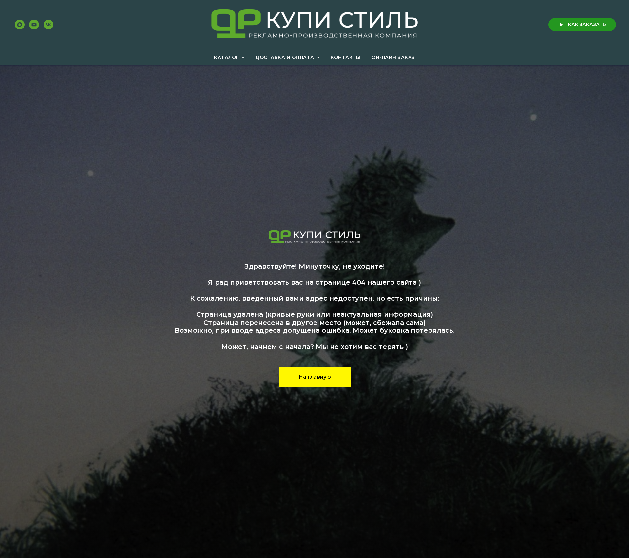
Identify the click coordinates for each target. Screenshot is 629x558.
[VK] (48, 24)
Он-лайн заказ (393, 57)
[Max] (20, 24)
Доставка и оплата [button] (285, 57)
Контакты (345, 57)
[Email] (34, 24)
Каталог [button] (227, 57)
